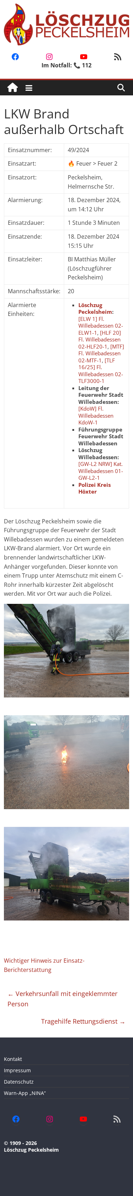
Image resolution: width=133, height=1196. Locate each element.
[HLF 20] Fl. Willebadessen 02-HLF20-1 (99, 339)
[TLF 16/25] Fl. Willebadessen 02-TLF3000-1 (100, 371)
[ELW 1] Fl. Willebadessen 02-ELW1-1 (100, 325)
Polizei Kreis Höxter (94, 488)
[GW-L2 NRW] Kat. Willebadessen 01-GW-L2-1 (100, 470)
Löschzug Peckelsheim (95, 308)
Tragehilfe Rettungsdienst (83, 1021)
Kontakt (13, 1059)
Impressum (17, 1070)
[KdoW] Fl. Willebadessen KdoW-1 (95, 415)
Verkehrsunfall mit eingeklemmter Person (62, 998)
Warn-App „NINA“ (25, 1093)
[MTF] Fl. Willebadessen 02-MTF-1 (101, 353)
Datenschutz (19, 1081)
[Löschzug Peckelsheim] (12, 87)
